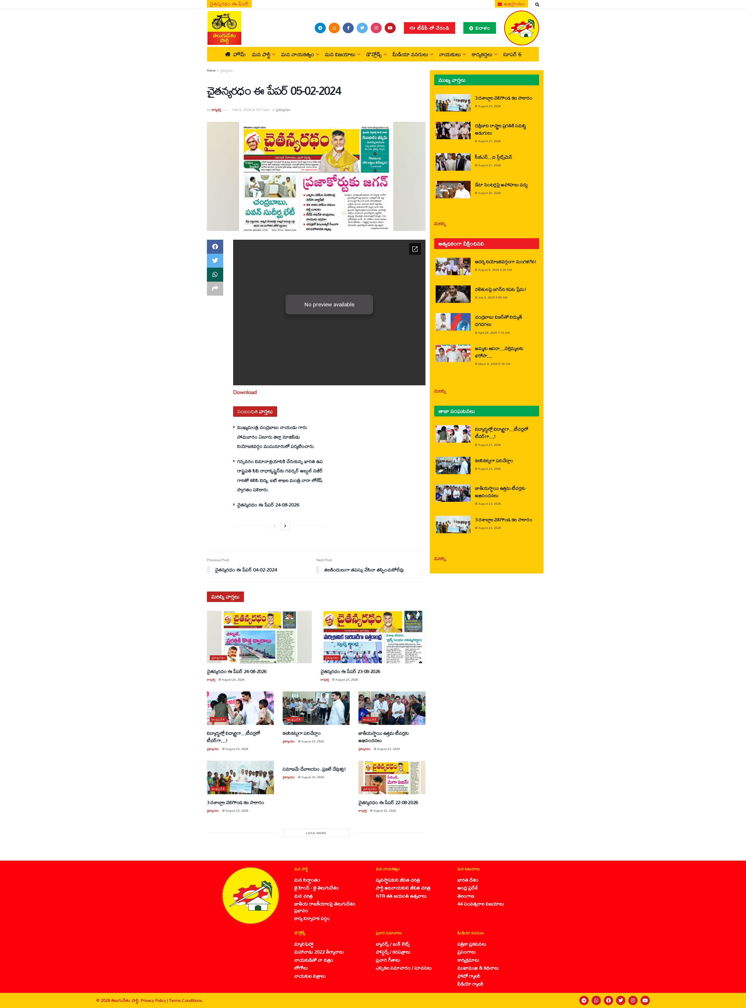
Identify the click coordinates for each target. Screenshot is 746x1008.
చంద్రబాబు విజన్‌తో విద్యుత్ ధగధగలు (498, 320)
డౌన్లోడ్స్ (374, 54)
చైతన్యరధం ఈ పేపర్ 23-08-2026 (350, 671)
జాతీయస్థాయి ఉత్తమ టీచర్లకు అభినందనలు (383, 736)
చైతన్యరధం (226, 70)
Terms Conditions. (186, 1000)
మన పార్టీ (261, 54)
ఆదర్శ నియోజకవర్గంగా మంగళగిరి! (505, 261)
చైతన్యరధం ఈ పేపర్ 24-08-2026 (268, 504)
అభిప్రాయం (514, 4)
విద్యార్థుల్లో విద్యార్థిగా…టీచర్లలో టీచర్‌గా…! (233, 736)
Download (245, 392)
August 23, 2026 (346, 679)
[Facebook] (608, 1000)
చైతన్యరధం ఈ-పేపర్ (229, 4)
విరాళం (482, 28)
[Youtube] (645, 1000)
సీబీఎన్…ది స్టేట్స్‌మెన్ (493, 157)
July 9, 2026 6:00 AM (492, 297)
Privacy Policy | (155, 1000)
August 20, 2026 (489, 193)
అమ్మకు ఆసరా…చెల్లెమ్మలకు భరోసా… (499, 351)
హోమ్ (239, 54)
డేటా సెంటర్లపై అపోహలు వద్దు (501, 184)
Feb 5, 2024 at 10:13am (251, 109)
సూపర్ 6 (512, 54)
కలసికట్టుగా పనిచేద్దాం (302, 733)
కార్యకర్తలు (482, 54)
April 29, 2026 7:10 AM (494, 333)
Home (211, 70)
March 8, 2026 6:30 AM (494, 364)
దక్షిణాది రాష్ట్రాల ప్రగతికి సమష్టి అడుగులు (500, 129)
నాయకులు (450, 54)
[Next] (285, 526)
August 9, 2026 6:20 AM (495, 270)
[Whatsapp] (596, 1000)
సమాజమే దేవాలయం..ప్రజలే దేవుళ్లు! (314, 769)
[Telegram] (584, 1000)
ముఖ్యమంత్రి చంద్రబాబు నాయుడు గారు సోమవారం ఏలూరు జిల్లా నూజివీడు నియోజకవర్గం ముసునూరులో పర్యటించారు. (276, 436)
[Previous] (274, 526)
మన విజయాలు (340, 54)
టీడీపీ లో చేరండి (432, 28)
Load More (316, 833)
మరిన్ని (440, 223)
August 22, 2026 (384, 810)
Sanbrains (734, 1000)
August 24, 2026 (233, 679)
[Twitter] (620, 1000)
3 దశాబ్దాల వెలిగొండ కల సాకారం (235, 802)
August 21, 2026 (489, 141)
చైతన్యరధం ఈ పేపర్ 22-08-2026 (388, 802)
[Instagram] (633, 1000)
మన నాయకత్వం (297, 54)
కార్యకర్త (216, 109)
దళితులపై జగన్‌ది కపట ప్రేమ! (500, 289)
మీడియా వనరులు (410, 54)
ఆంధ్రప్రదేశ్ (218, 719)
